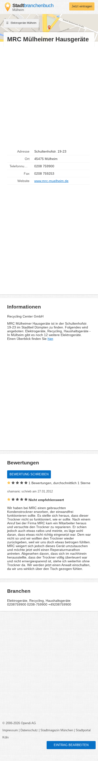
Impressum (10, 730)
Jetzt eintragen (82, 6)
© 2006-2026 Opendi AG (19, 723)
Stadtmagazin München (56, 730)
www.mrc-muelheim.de (51, 181)
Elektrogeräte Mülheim (23, 22)
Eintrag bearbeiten (71, 745)
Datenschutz (29, 730)
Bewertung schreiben (29, 474)
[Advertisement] (49, 95)
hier (50, 339)
